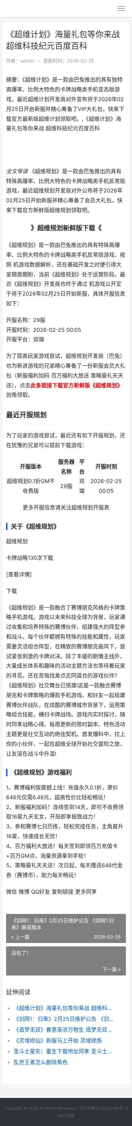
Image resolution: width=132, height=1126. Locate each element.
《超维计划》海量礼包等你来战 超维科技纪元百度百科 (64, 1008)
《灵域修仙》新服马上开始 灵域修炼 (58, 1040)
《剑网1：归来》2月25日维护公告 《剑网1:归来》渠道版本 (64, 1018)
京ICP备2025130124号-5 (104, 1108)
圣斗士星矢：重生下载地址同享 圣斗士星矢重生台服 (64, 1051)
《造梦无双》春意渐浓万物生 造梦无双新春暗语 (64, 1029)
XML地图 (66, 1115)
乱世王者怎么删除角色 (41, 1062)
